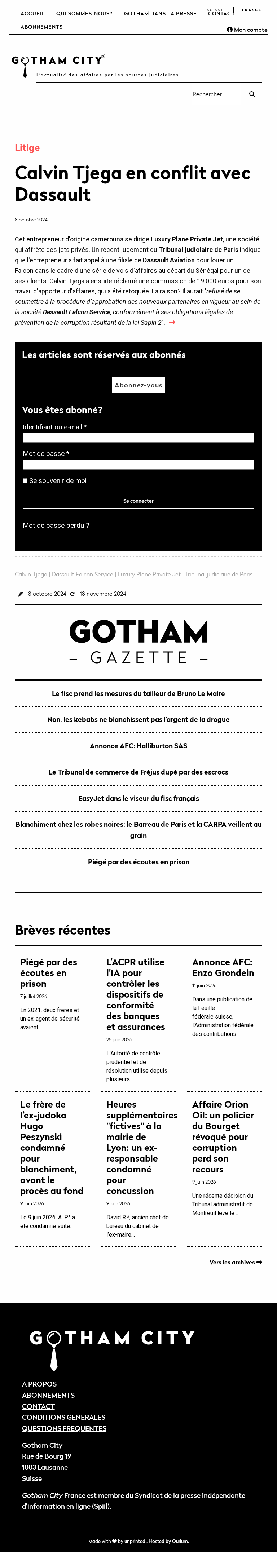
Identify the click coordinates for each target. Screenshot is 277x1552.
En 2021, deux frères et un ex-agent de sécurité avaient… (50, 994)
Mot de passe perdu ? (56, 525)
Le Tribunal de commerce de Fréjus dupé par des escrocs (138, 772)
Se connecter (138, 501)
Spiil (100, 1506)
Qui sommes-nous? (84, 13)
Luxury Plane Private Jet (149, 574)
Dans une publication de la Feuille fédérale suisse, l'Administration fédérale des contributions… (223, 997)
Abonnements (42, 27)
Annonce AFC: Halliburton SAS (138, 745)
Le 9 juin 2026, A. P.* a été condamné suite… (51, 1164)
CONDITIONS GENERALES (63, 1417)
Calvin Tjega (31, 574)
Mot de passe (48, 454)
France (251, 10)
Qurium (180, 1541)
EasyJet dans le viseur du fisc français (138, 798)
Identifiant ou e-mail (57, 427)
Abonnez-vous (138, 385)
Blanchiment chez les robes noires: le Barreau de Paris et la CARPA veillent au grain (138, 829)
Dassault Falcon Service (82, 574)
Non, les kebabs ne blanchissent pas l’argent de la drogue (138, 719)
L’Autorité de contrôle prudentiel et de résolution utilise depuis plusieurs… (136, 1020)
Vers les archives (233, 1262)
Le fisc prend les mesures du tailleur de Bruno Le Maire (138, 693)
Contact (221, 13)
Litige (27, 147)
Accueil (33, 13)
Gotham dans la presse (160, 13)
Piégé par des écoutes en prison (138, 861)
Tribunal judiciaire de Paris (218, 574)
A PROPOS (39, 1384)
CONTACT (38, 1406)
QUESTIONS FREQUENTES (64, 1428)
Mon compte (250, 29)
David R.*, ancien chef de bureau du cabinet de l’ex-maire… (138, 1168)
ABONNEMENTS (48, 1395)
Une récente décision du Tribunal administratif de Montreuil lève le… (223, 1157)
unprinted (135, 1541)
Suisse (215, 10)
